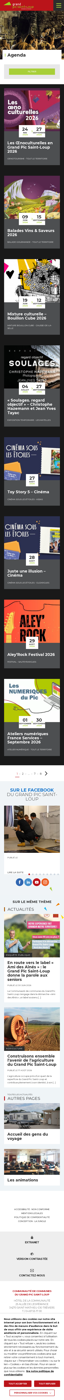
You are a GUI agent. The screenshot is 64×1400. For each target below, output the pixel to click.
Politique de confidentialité (32, 1217)
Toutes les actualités (19, 1094)
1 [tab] (29, 874)
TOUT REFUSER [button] (47, 1383)
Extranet (32, 1242)
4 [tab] (40, 874)
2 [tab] (33, 874)
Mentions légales (32, 1213)
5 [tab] (43, 874)
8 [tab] (54, 874)
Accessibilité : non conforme (32, 1209)
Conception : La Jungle (32, 1221)
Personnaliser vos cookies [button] (31, 1393)
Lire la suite (15, 872)
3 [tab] (36, 874)
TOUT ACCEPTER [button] (18, 1383)
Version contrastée (32, 1259)
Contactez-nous (32, 1275)
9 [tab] (58, 874)
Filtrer (32, 71)
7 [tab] (51, 874)
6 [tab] (47, 874)
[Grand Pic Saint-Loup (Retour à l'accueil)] (33, 5)
